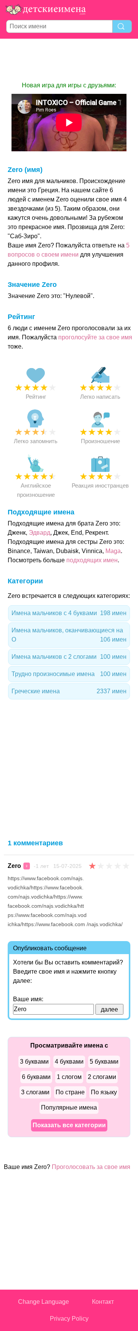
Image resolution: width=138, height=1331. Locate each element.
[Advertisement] (69, 60)
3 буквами (34, 1061)
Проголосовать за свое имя (91, 1167)
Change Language (43, 1301)
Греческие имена (69, 691)
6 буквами (36, 1077)
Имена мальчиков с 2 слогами (69, 656)
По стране (70, 1092)
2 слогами (102, 1077)
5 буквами (104, 1061)
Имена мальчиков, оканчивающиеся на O (69, 635)
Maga (113, 551)
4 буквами (69, 1061)
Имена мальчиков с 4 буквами (69, 613)
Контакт (103, 1301)
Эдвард (39, 532)
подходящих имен (92, 560)
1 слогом (69, 1077)
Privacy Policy (69, 1318)
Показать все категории (69, 1125)
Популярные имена (69, 1107)
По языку (104, 1092)
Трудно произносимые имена (69, 674)
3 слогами (35, 1092)
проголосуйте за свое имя (95, 337)
